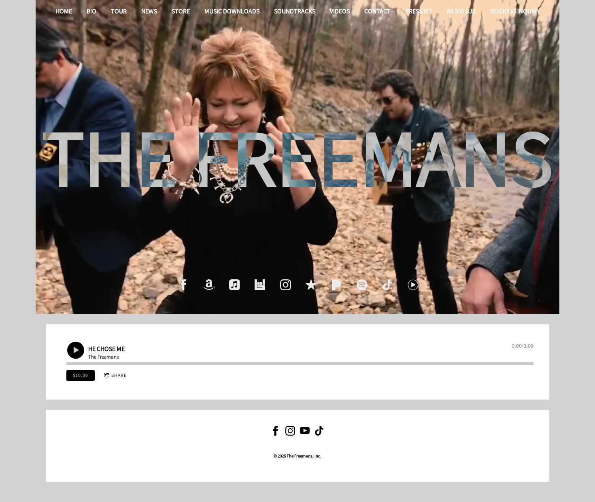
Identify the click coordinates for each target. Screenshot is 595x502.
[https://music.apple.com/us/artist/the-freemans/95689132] (234, 284)
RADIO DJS (461, 11)
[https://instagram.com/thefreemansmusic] (285, 284)
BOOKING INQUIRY (515, 11)
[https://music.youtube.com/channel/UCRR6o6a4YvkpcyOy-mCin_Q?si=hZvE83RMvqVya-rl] (413, 284)
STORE (181, 11)
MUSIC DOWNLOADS (231, 11)
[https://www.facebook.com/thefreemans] (183, 284)
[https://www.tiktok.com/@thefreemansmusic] (319, 432)
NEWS (149, 11)
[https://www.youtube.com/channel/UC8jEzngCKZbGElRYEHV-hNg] (305, 432)
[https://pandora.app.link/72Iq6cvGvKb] (336, 284)
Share (119, 375)
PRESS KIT (418, 11)
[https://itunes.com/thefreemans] (311, 284)
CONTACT (377, 11)
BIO (91, 11)
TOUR (119, 11)
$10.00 (80, 375)
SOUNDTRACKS (294, 11)
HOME (63, 11)
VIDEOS (340, 11)
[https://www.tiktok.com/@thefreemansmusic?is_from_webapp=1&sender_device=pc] (387, 284)
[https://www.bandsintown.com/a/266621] (260, 284)
